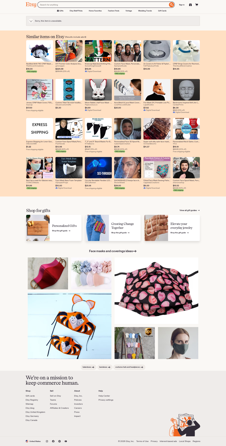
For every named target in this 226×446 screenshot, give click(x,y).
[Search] (171, 5)
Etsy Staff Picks (76, 11)
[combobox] (102, 5)
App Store (34, 429)
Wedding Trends (145, 11)
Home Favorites (95, 11)
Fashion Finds (113, 11)
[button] (33, 441)
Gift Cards (162, 11)
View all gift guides (188, 210)
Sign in (182, 5)
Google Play (54, 429)
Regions (196, 441)
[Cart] (197, 5)
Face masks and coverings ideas (111, 251)
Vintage (129, 11)
